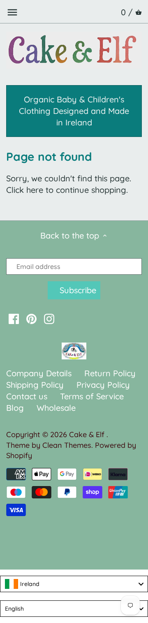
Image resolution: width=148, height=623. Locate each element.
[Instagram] (49, 318)
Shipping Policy (35, 385)
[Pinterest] (31, 318)
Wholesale (56, 408)
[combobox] (74, 584)
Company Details (39, 373)
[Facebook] (14, 318)
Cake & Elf (87, 434)
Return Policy (110, 373)
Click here (24, 190)
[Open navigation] (12, 12)
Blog (15, 408)
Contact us (26, 396)
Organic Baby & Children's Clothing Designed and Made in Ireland (74, 110)
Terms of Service (92, 396)
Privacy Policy (103, 385)
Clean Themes (66, 445)
